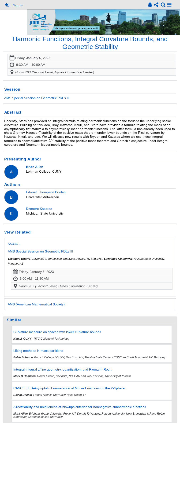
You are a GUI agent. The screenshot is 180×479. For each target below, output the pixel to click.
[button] (169, 4)
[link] (150, 4)
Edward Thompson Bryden (46, 192)
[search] (163, 4)
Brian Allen (34, 167)
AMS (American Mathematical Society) (36, 304)
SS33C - (40, 247)
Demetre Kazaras (39, 209)
